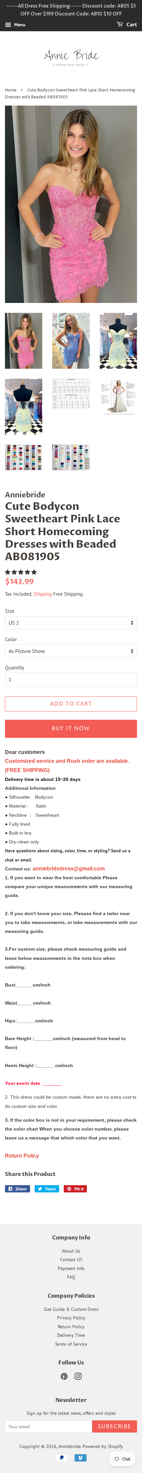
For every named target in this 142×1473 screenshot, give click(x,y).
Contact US (71, 1259)
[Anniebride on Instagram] (78, 1378)
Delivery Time (71, 1335)
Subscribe (114, 1426)
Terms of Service (71, 1344)
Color (11, 639)
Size (9, 611)
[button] (21, 572)
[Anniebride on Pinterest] (64, 1378)
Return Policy (71, 1327)
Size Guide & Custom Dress (71, 1309)
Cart (131, 25)
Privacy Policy (71, 1318)
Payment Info (71, 1268)
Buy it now (71, 728)
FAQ (71, 1277)
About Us (71, 1251)
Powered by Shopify (103, 1446)
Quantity (14, 667)
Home (11, 90)
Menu (19, 25)
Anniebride (69, 1446)
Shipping (42, 594)
